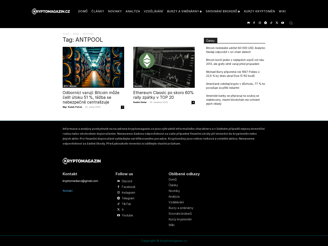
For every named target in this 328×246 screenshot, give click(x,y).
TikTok (126, 203)
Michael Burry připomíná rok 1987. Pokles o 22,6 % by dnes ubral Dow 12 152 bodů (233, 73)
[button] (291, 23)
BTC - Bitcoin (70, 86)
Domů (66, 33)
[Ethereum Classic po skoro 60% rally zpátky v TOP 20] (164, 67)
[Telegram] (265, 23)
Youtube (127, 215)
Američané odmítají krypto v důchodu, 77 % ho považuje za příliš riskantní (235, 85)
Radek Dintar (140, 102)
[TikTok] (271, 23)
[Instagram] (259, 23)
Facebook (129, 186)
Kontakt (68, 191)
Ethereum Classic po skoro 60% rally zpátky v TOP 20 (163, 95)
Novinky (138, 86)
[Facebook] (254, 23)
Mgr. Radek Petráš (72, 107)
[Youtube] (282, 23)
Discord (127, 181)
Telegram (128, 198)
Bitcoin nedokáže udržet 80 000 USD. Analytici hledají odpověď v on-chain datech (235, 49)
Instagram (128, 192)
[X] (277, 23)
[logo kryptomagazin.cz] (51, 11)
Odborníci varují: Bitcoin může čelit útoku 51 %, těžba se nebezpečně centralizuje (91, 97)
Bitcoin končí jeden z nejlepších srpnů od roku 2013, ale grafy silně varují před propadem (235, 61)
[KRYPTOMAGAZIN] (82, 160)
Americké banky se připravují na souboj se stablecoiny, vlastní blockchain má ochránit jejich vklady (233, 99)
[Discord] (248, 23)
